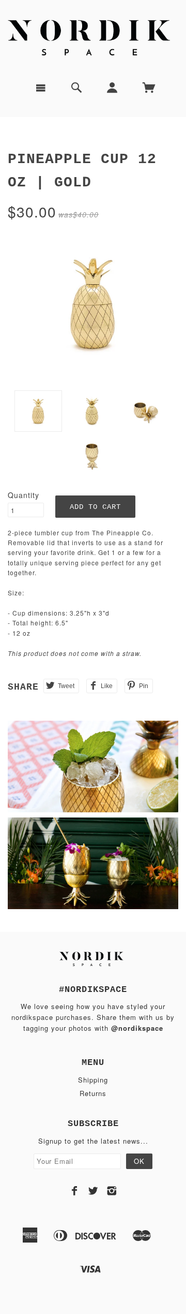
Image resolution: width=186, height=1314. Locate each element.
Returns (93, 1093)
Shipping (93, 1080)
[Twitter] (93, 1191)
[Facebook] (74, 1191)
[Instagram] (111, 1191)
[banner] (93, 37)
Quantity (23, 495)
